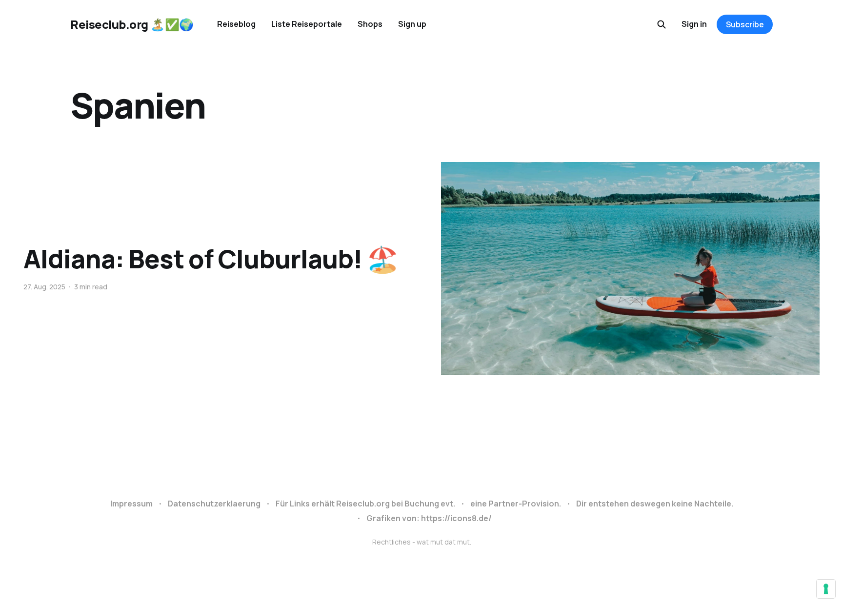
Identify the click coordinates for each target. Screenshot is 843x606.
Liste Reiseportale (306, 24)
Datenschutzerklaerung (214, 503)
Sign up (412, 24)
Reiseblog (236, 24)
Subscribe (745, 24)
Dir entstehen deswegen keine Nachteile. (654, 503)
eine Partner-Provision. (515, 503)
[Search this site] (661, 24)
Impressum (131, 503)
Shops (370, 24)
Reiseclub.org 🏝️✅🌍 (132, 24)
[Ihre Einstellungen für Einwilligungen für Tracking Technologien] (826, 589)
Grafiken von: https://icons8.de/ (429, 518)
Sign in (694, 24)
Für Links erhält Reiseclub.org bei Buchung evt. (365, 503)
